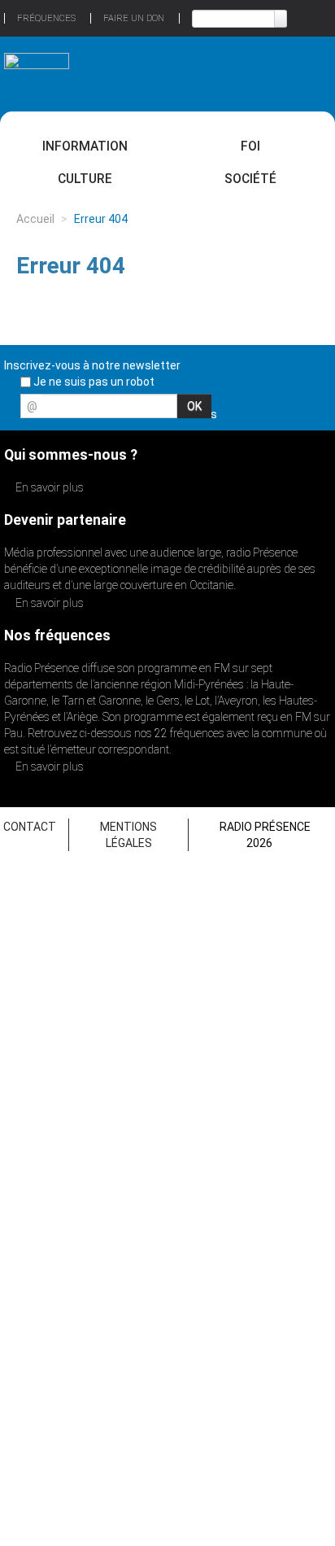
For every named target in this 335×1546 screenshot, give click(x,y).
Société (250, 178)
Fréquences (46, 18)
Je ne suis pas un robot (92, 381)
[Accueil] (36, 68)
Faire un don (133, 18)
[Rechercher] (280, 19)
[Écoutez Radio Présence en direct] (142, 73)
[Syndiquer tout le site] (318, 411)
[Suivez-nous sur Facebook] (233, 411)
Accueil (35, 218)
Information (85, 146)
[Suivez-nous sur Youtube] (289, 411)
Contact (29, 826)
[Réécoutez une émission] (298, 72)
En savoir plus (48, 487)
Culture (85, 178)
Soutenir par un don (274, 1430)
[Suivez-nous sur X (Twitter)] (261, 411)
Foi (250, 146)
